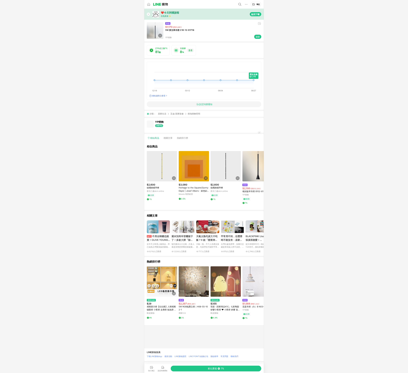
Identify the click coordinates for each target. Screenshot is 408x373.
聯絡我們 (234, 356)
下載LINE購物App (154, 356)
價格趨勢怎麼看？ (159, 96)
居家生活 (162, 113)
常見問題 (224, 356)
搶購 (258, 36)
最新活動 (168, 356)
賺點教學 (214, 356)
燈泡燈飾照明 (194, 114)
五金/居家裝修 (177, 113)
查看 (190, 50)
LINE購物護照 (180, 356)
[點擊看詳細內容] (162, 166)
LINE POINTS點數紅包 (198, 356)
